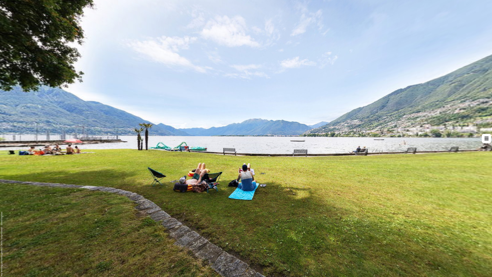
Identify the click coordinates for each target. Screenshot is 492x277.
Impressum (1, 233)
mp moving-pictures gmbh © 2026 (1, 258)
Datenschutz (1, 218)
